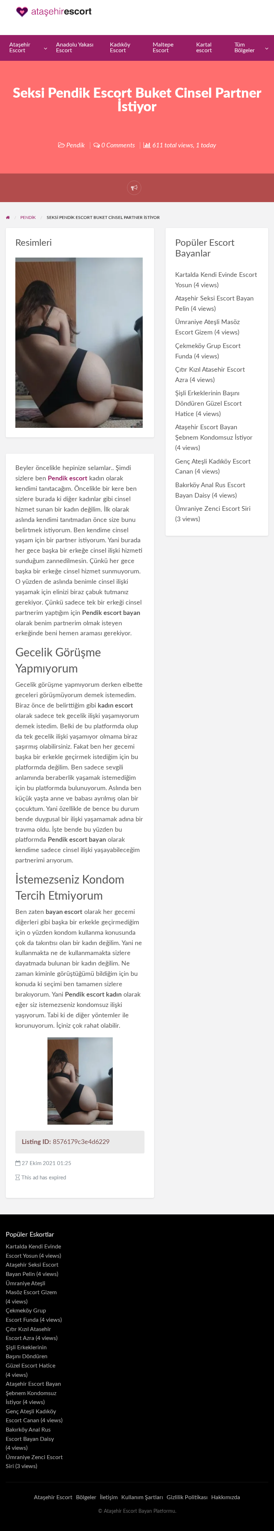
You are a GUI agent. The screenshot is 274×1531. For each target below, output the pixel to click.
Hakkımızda (225, 1497)
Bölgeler (86, 1497)
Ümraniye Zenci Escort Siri (212, 508)
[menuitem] (26, 48)
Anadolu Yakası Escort (74, 47)
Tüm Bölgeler (244, 47)
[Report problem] (134, 188)
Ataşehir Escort (19, 47)
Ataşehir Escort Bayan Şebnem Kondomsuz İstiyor (33, 1393)
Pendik (75, 145)
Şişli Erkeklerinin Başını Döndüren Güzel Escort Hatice (208, 403)
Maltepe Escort (163, 47)
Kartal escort (204, 47)
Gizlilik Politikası (187, 1497)
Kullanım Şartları (142, 1497)
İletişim (109, 1497)
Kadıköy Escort (120, 47)
